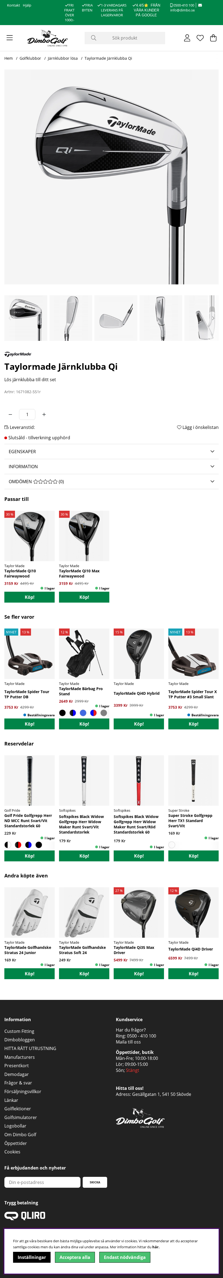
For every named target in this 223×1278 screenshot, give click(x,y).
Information (23, 467)
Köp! (30, 597)
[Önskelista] (200, 38)
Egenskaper (22, 452)
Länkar (11, 1100)
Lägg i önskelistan (200, 427)
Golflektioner (17, 1109)
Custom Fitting (19, 1031)
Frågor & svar (18, 1083)
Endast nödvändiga (125, 1257)
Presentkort (16, 1066)
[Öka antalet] (44, 414)
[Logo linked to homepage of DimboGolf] (47, 38)
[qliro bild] (24, 1219)
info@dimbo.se (182, 10)
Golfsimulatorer (20, 1117)
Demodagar (16, 1074)
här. (156, 1246)
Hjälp (27, 5)
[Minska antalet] (10, 414)
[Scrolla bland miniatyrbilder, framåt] (213, 318)
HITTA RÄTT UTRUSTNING (30, 1048)
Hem (8, 58)
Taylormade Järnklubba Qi (108, 58)
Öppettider (15, 1143)
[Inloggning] (187, 38)
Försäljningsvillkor (22, 1091)
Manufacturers (19, 1057)
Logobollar (15, 1126)
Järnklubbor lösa (63, 58)
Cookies (12, 1152)
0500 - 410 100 (141, 1036)
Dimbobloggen (19, 1040)
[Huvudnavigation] (9, 38)
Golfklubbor (30, 58)
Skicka (95, 1182)
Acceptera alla (75, 1257)
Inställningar (32, 1257)
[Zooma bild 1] (111, 177)
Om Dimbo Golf (20, 1135)
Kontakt (13, 5)
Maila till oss (128, 1042)
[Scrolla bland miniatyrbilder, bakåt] (9, 318)
